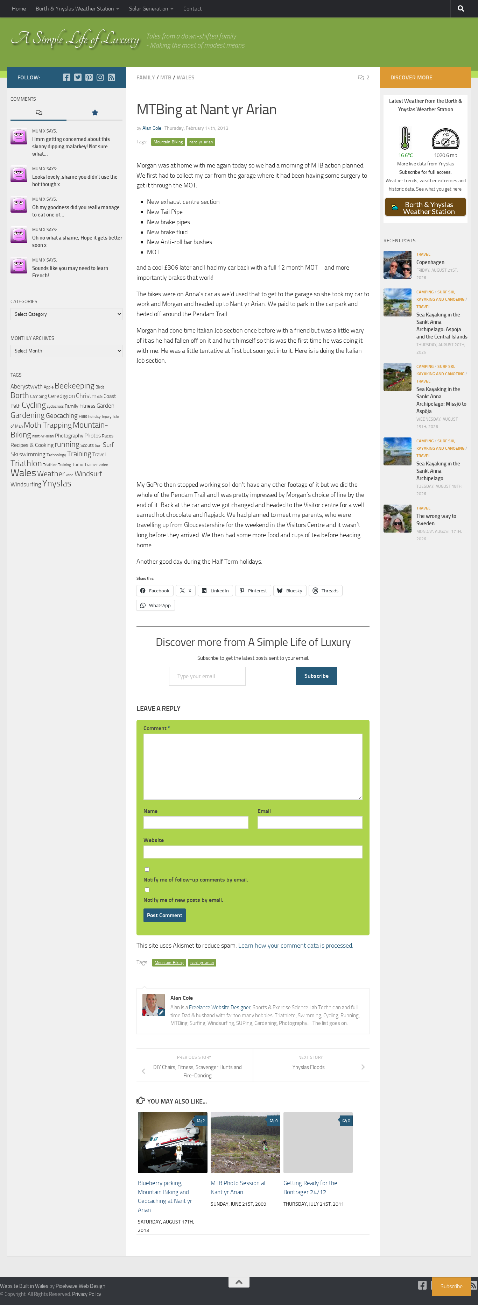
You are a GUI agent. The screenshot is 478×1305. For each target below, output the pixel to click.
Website (153, 840)
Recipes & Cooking (32, 445)
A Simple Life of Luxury (74, 38)
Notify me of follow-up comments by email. (195, 879)
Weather (51, 473)
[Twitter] (77, 77)
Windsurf (88, 474)
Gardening (27, 415)
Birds (100, 387)
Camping (38, 396)
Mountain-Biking (168, 142)
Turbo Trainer (85, 464)
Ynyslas (56, 483)
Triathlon (26, 463)
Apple (49, 387)
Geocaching (62, 416)
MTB (165, 77)
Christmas (89, 396)
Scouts (87, 445)
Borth (19, 395)
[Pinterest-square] (89, 77)
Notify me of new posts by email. (183, 900)
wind (69, 475)
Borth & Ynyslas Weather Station (75, 8)
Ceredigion (61, 395)
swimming (32, 454)
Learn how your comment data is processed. (295, 945)
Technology (56, 454)
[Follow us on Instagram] (100, 77)
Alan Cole (151, 128)
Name (150, 811)
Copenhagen (430, 262)
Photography (69, 436)
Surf (98, 445)
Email (264, 811)
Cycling (34, 405)
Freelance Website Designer (220, 1007)
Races (107, 435)
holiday (94, 416)
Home (19, 8)
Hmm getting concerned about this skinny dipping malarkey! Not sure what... (71, 146)
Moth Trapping (48, 425)
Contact (192, 8)
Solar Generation (148, 8)
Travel (99, 454)
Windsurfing (25, 484)
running (67, 444)
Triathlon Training (57, 464)
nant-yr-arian (201, 142)
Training (79, 454)
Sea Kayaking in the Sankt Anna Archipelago (438, 471)
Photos (92, 435)
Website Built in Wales (24, 1286)
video (103, 464)
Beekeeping (74, 386)
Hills (83, 416)
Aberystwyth (26, 386)
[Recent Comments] (38, 113)
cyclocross (55, 406)
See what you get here (439, 189)
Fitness (87, 406)
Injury (107, 416)
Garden (105, 405)
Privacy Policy (86, 1294)
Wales (186, 77)
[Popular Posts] (94, 113)
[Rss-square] (111, 77)
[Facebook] (66, 77)
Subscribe (316, 675)
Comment (156, 728)
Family (145, 77)
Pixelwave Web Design (80, 1286)
